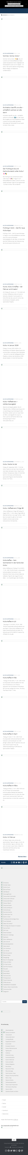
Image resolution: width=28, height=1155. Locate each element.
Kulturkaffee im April (10, 734)
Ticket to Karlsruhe (7, 980)
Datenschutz (5, 1114)
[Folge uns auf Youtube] (19, 862)
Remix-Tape (8, 1078)
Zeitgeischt (6, 991)
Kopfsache (5, 937)
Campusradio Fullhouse (8, 898)
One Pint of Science (7, 966)
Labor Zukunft (6, 941)
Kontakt (4, 1107)
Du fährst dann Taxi (7, 914)
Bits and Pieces (6, 889)
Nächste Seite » (22, 856)
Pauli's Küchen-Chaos (11, 1073)
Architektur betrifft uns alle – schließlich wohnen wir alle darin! (13, 110)
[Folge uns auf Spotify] (23, 862)
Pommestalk (6, 971)
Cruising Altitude (9, 1039)
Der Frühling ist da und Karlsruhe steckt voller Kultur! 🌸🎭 (13, 171)
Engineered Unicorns (10, 1041)
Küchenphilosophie (10, 1057)
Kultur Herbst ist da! (10, 464)
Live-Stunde (6, 950)
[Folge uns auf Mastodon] (26, 862)
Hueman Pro (20, 1147)
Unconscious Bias (7, 989)
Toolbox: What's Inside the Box (10, 987)
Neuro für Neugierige (8, 960)
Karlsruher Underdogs (8, 935)
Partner (4, 1103)
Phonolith (5, 969)
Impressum (5, 1110)
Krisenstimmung (9, 1055)
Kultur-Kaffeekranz (8, 53)
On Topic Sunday (7, 964)
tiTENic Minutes (7, 982)
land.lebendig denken (8, 944)
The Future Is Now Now (11, 1087)
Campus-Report (7, 903)
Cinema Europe (6, 910)
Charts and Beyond (7, 907)
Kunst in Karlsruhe (10, 1059)
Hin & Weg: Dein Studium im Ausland (11, 926)
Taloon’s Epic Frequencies (12, 1084)
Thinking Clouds (7, 978)
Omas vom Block (7, 962)
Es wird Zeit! (8, 1044)
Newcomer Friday (10, 1068)
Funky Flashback (7, 921)
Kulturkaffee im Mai (10, 678)
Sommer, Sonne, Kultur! (11, 56)
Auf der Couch (6, 887)
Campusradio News (7, 901)
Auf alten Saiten (7, 885)
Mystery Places (6, 955)
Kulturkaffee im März (10, 786)
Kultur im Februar (9, 837)
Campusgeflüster (7, 894)
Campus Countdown (10, 1032)
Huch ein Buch (6, 928)
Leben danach (6, 946)
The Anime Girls (7, 975)
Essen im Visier (6, 916)
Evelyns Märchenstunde (11, 1048)
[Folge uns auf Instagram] (12, 862)
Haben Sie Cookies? (7, 923)
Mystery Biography (10, 1064)
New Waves (8, 1066)
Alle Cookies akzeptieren (14, 4)
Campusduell (9, 1034)
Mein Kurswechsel (7, 953)
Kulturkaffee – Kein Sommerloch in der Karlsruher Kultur (13, 562)
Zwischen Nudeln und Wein (12, 1091)
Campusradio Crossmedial (9, 896)
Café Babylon (6, 892)
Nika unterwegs (9, 1071)
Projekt (4, 1100)
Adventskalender (10, 1030)
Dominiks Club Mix (7, 912)
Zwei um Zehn (9, 1089)
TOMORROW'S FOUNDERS (9, 984)
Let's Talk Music (7, 948)
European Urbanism (10, 1046)
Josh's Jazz (5, 930)
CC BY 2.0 (16, 1119)
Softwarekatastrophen (11, 1082)
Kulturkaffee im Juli (9, 621)
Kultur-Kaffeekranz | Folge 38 (13, 508)
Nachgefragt (6, 957)
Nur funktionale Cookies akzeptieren (14, 6)
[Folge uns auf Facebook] (14, 862)
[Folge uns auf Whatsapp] (21, 862)
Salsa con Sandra (9, 1080)
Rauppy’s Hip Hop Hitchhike (12, 1075)
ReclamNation (6, 973)
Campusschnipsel (7, 905)
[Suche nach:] (11, 1001)
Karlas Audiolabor (7, 932)
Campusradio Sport (10, 1037)
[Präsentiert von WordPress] (10, 1147)
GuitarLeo (8, 1053)
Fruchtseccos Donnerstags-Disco (11, 919)
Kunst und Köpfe (9, 1062)
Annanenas (6, 882)
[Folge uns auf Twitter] (16, 862)
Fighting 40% (8, 1050)
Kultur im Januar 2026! (11, 345)
